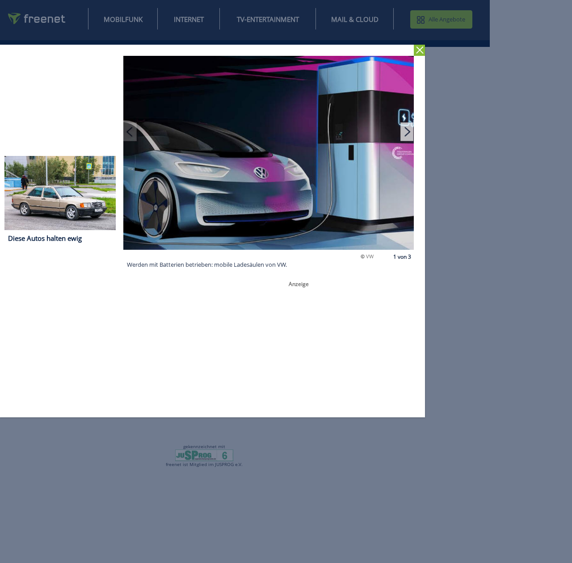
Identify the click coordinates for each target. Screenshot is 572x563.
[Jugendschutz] (204, 455)
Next (407, 131)
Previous (130, 131)
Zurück (419, 50)
